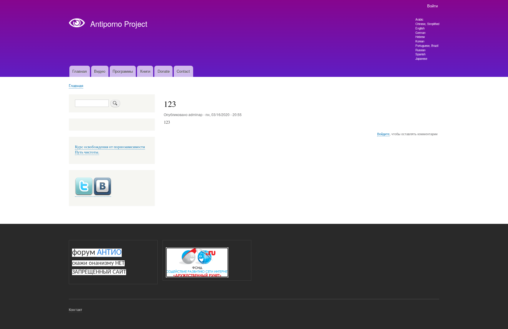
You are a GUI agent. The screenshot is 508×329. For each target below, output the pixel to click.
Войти (432, 6)
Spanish (420, 54)
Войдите (383, 133)
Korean (419, 41)
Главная (79, 71)
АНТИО (109, 253)
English (420, 28)
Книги (145, 71)
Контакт (75, 309)
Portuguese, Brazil (426, 46)
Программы (123, 71)
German (420, 33)
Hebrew (420, 37)
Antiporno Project (118, 23)
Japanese (421, 59)
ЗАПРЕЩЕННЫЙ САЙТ (99, 272)
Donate (164, 71)
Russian (420, 50)
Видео (99, 71)
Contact (183, 71)
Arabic (419, 19)
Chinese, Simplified (427, 24)
